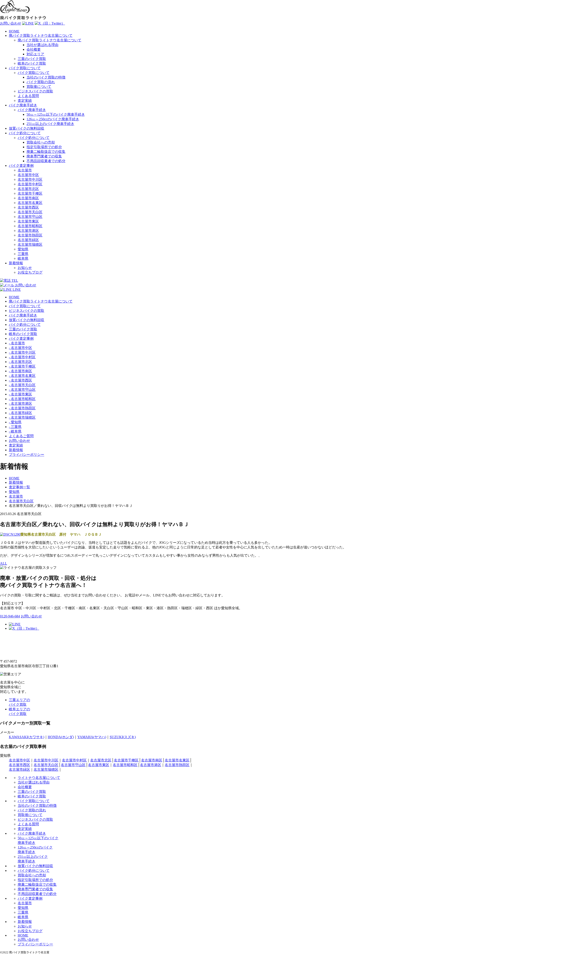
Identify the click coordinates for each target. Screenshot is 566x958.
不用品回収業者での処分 (46, 161)
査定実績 (25, 100)
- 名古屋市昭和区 (22, 399)
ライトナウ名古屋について (39, 778)
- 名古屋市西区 (20, 380)
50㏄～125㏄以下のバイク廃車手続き (56, 114)
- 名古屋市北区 (20, 362)
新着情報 (16, 263)
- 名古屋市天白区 (22, 385)
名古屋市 (25, 170)
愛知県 (23, 249)
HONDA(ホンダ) (61, 737)
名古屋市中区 (28, 175)
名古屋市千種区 (30, 193)
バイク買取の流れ (41, 82)
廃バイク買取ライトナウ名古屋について (41, 35)
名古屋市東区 (28, 221)
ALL (3, 563)
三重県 (23, 254)
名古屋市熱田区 (30, 235)
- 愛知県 (15, 422)
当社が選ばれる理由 (42, 45)
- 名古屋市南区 (20, 371)
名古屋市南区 (28, 198)
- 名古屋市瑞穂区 (22, 417)
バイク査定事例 (21, 165)
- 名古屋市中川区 (22, 352)
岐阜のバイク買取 (32, 63)
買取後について (39, 86)
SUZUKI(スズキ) (123, 737)
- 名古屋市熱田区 (22, 408)
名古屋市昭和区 (30, 226)
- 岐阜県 (15, 431)
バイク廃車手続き (23, 105)
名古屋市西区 (28, 207)
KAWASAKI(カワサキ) (26, 737)
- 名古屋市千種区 (22, 366)
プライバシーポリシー (26, 454)
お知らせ (25, 268)
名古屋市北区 (28, 189)
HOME (14, 31)
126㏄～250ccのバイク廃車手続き (53, 119)
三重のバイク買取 (32, 59)
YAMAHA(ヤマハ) (91, 737)
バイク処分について (25, 133)
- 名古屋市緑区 (20, 413)
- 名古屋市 (17, 343)
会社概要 (34, 49)
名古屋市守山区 (30, 216)
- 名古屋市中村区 (22, 357)
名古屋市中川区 (30, 179)
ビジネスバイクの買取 (35, 91)
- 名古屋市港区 (20, 403)
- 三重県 (15, 427)
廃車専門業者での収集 (44, 156)
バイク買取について (25, 68)
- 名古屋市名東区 (22, 375)
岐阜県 (23, 258)
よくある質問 (28, 96)
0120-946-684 (10, 616)
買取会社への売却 (41, 142)
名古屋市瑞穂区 (30, 244)
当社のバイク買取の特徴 (46, 77)
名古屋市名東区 (30, 203)
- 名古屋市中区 (20, 348)
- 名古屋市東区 (20, 394)
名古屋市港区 (28, 230)
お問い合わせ (19, 441)
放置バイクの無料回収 (26, 128)
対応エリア (35, 54)
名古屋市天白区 (30, 212)
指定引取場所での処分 (44, 147)
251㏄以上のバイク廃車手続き (50, 124)
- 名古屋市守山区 (22, 389)
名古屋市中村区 (30, 184)
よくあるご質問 (21, 436)
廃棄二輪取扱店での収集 (46, 151)
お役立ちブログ (30, 272)
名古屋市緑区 (28, 240)
